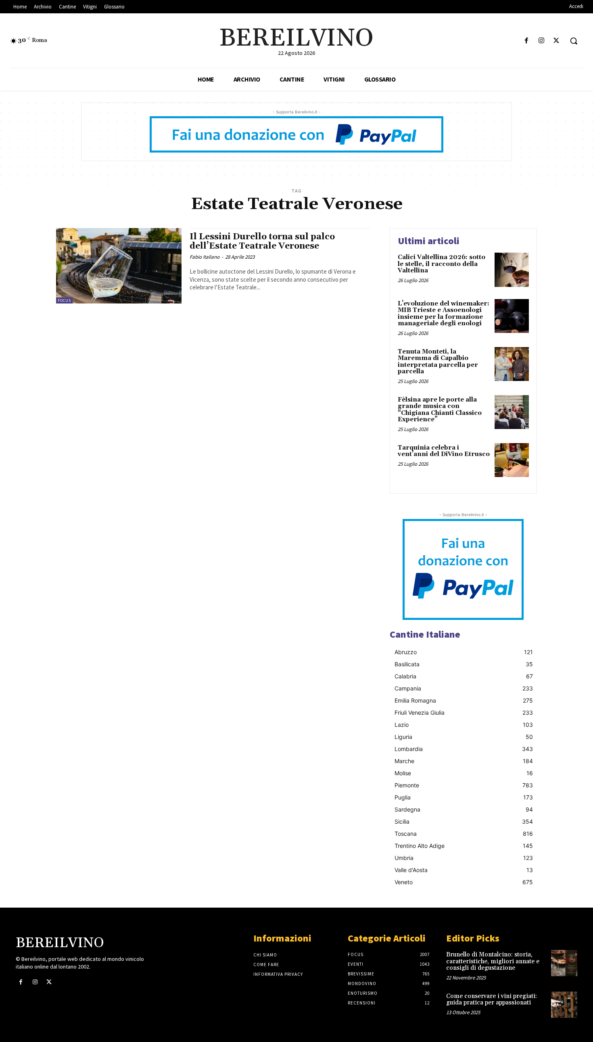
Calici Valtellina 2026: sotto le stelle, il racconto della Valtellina (441, 263)
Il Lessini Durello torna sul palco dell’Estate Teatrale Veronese (262, 241)
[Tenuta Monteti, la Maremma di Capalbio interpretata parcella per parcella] (512, 364)
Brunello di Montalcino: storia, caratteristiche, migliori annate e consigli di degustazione (492, 961)
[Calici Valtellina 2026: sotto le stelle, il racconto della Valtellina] (512, 270)
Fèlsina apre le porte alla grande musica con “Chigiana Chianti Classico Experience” (440, 410)
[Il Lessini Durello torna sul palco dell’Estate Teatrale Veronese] (119, 265)
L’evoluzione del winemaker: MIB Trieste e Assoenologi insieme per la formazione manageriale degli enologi (443, 314)
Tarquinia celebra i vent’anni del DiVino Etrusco (444, 451)
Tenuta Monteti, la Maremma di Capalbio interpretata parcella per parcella (438, 362)
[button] (573, 40)
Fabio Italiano (204, 256)
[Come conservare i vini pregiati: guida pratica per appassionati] (564, 1005)
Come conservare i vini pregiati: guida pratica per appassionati (491, 999)
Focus (64, 300)
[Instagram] (541, 41)
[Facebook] (526, 41)
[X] (556, 41)
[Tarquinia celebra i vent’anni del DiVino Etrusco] (512, 460)
